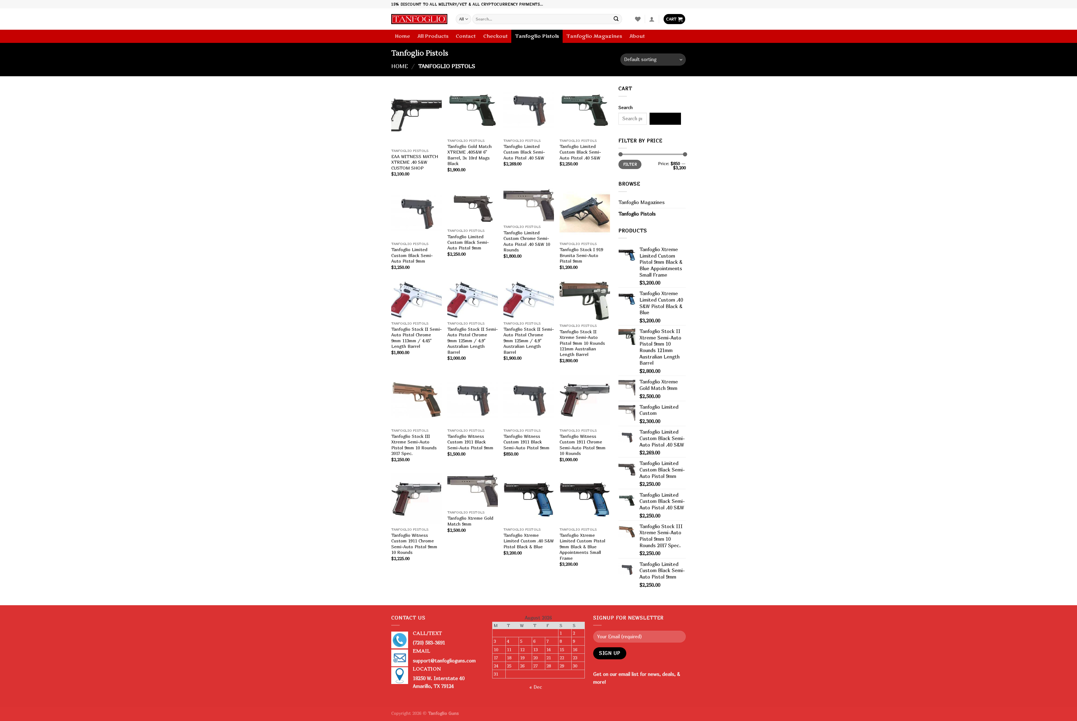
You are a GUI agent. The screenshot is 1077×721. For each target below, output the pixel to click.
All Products (432, 36)
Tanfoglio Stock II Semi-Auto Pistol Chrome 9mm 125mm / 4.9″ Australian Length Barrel (472, 341)
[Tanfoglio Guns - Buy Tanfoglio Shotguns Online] (419, 19)
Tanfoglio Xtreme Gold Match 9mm (470, 521)
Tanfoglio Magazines (594, 36)
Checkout (495, 36)
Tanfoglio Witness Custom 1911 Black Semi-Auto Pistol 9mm (470, 442)
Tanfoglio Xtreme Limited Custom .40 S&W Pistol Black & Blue (528, 541)
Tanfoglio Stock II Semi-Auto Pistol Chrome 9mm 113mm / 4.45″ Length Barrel (416, 338)
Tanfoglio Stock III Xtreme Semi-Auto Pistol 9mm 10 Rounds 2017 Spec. (414, 445)
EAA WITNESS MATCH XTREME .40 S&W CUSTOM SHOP (414, 162)
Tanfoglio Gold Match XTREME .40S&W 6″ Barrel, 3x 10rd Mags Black (469, 155)
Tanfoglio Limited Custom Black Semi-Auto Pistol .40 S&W (524, 152)
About (637, 36)
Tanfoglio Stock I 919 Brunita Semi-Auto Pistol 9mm (581, 255)
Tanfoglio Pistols (537, 36)
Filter (630, 164)
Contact (466, 36)
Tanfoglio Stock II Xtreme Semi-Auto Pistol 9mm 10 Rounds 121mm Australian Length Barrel (582, 343)
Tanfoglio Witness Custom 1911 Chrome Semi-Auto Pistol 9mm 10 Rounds (583, 445)
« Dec (535, 687)
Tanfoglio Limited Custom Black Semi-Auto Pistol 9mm (412, 255)
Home (402, 36)
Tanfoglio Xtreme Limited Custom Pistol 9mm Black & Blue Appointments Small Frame (582, 547)
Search (625, 107)
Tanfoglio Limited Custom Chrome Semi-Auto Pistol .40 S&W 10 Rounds (526, 241)
